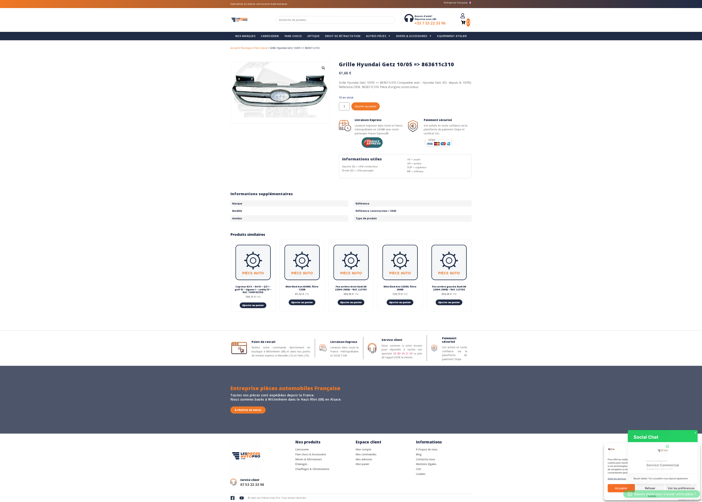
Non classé (261, 48)
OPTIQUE (313, 36)
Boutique (246, 48)
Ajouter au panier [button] (253, 305)
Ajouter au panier (365, 106)
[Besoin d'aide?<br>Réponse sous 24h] (409, 18)
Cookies (652, 495)
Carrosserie (270, 36)
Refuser (650, 488)
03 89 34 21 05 (402, 353)
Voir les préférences (681, 488)
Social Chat (646, 437)
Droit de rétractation (343, 36)
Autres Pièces (376, 36)
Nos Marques (245, 36)
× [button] (695, 433)
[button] (323, 68)
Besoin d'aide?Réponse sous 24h (425, 17)
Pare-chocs (293, 36)
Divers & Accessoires (411, 36)
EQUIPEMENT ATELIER (452, 36)
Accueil (234, 48)
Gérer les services (617, 478)
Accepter (621, 488)
